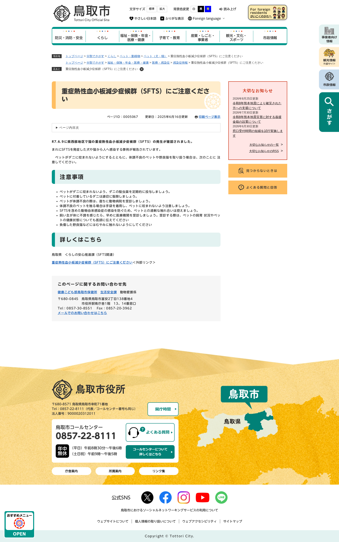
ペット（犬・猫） (155, 56)
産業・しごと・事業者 (203, 38)
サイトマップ (232, 521)
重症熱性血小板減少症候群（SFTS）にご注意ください (92, 262)
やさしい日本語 (145, 18)
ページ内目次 (69, 127)
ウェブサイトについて (112, 521)
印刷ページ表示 (210, 116)
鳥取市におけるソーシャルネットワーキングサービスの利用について (169, 510)
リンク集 (158, 471)
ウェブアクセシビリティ (199, 521)
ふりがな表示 (174, 18)
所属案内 (115, 471)
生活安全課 (108, 292)
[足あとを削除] (141, 69)
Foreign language (207, 18)
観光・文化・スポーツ (236, 38)
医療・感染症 (161, 62)
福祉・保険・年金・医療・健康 (135, 38)
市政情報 (270, 37)
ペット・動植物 (130, 56)
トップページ (74, 56)
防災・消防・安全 (69, 37)
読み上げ (230, 9)
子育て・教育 (169, 37)
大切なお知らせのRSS (264, 151)
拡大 (162, 8)
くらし (102, 37)
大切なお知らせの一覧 (264, 144)
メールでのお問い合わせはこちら (82, 313)
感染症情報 (180, 62)
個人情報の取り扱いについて (155, 521)
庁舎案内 (71, 471)
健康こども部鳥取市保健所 (77, 292)
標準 (151, 8)
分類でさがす (95, 56)
